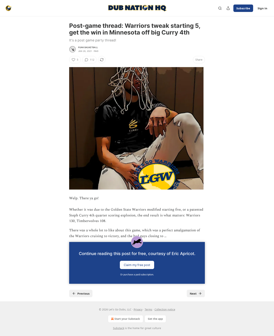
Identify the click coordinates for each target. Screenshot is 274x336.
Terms (148, 309)
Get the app (155, 319)
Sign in (262, 8)
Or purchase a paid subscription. (137, 274)
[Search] (220, 8)
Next (193, 293)
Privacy (138, 309)
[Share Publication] (228, 8)
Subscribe (243, 8)
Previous (83, 293)
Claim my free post (137, 265)
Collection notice (165, 309)
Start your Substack (127, 319)
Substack (118, 328)
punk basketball (88, 47)
